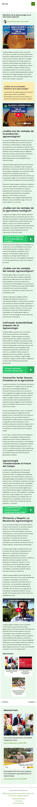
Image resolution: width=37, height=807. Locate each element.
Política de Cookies (18, 803)
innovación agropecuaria (10, 743)
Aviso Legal (18, 801)
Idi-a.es (5, 4)
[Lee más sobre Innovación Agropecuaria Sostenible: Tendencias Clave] (18, 724)
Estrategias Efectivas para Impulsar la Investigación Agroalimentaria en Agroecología (18, 773)
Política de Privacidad (18, 799)
